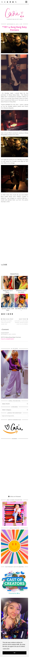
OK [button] (14, 652)
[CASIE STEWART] (14, 10)
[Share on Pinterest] (8, 314)
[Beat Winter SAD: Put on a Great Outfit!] (21, 300)
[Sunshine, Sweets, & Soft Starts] (7, 300)
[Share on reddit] (12, 314)
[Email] (13, 2)
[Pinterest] (7, 2)
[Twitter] (2, 2)
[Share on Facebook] (4, 314)
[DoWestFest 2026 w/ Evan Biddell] (21, 282)
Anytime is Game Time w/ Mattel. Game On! (7, 321)
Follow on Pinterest (15, 496)
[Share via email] (2, 314)
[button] (27, 2)
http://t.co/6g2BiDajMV (7, 339)
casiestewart (5, 332)
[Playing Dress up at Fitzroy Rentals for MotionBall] (7, 282)
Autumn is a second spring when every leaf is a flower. (21, 321)
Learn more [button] (6, 648)
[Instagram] (4, 2)
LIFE (21, 24)
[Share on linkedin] (10, 314)
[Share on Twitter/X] (6, 314)
